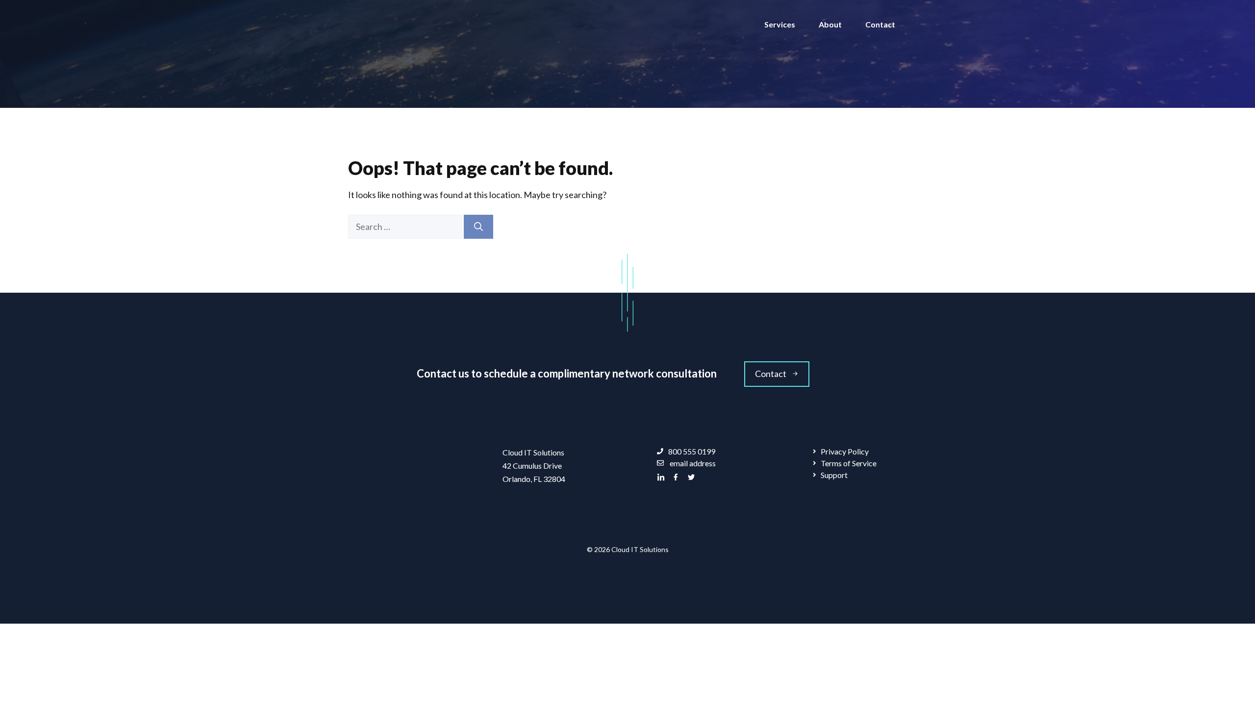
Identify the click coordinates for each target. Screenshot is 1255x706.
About (830, 24)
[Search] (478, 227)
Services (779, 24)
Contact (880, 24)
